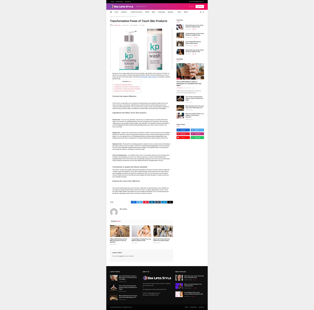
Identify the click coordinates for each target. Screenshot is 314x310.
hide (130, 81)
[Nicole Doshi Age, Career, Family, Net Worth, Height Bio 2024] (180, 27)
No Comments (134, 25)
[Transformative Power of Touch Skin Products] (141, 49)
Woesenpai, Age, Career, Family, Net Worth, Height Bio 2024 (194, 276)
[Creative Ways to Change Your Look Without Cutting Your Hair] (141, 231)
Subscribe (200, 6)
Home (112, 1)
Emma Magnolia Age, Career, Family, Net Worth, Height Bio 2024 (193, 293)
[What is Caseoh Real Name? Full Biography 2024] (179, 286)
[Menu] (111, 12)
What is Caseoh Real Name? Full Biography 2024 (193, 285)
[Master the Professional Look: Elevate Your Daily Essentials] (163, 231)
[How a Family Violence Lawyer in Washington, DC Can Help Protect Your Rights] (190, 71)
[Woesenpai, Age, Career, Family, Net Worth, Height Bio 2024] (179, 278)
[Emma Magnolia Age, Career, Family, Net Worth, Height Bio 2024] (179, 294)
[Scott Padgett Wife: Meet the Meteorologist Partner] (180, 43)
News (153, 12)
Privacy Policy (119, 1)
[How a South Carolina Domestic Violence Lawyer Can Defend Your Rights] (180, 98)
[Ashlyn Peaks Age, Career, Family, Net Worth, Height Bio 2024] (180, 52)
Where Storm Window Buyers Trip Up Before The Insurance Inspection (195, 115)
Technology (161, 12)
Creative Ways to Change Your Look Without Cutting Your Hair (141, 239)
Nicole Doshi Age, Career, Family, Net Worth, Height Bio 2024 (194, 26)
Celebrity (124, 12)
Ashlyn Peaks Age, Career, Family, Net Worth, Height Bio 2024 (195, 50)
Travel (179, 12)
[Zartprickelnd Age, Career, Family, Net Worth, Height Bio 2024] (180, 35)
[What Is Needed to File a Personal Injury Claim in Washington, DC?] (180, 108)
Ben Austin (117, 25)
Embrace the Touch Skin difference (124, 91)
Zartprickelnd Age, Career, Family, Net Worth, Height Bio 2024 (195, 34)
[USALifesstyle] (121, 6)
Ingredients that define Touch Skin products (126, 87)
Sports (186, 12)
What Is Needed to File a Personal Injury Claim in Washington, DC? (195, 106)
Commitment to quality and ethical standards (126, 89)
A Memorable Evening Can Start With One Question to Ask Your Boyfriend (118, 240)
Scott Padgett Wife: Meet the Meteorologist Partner (193, 42)
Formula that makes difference (122, 84)
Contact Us (128, 1)
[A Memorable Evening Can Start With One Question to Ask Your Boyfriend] (120, 231)
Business (170, 12)
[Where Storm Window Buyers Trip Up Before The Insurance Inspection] (180, 115)
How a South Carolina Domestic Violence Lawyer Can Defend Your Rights (195, 98)
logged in (121, 256)
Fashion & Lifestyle (136, 12)
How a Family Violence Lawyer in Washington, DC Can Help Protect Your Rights (189, 83)
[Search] (201, 12)
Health (147, 12)
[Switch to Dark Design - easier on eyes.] (203, 12)
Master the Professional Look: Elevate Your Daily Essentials (161, 239)
